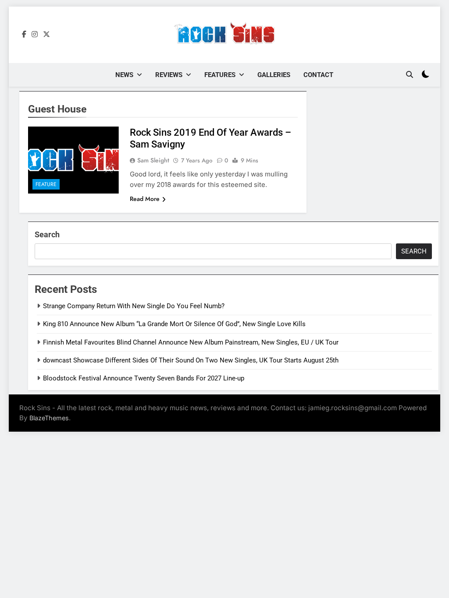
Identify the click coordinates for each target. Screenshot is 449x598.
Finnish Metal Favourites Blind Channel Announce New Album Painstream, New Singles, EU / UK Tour (191, 342)
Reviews (168, 75)
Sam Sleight (153, 160)
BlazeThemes (49, 418)
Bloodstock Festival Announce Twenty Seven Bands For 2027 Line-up (143, 378)
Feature (46, 184)
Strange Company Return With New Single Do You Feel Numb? (133, 306)
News (124, 75)
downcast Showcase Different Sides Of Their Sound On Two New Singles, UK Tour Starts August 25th (191, 360)
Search (47, 234)
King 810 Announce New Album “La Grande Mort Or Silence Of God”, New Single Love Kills (174, 324)
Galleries (273, 75)
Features (219, 75)
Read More (145, 198)
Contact (318, 75)
